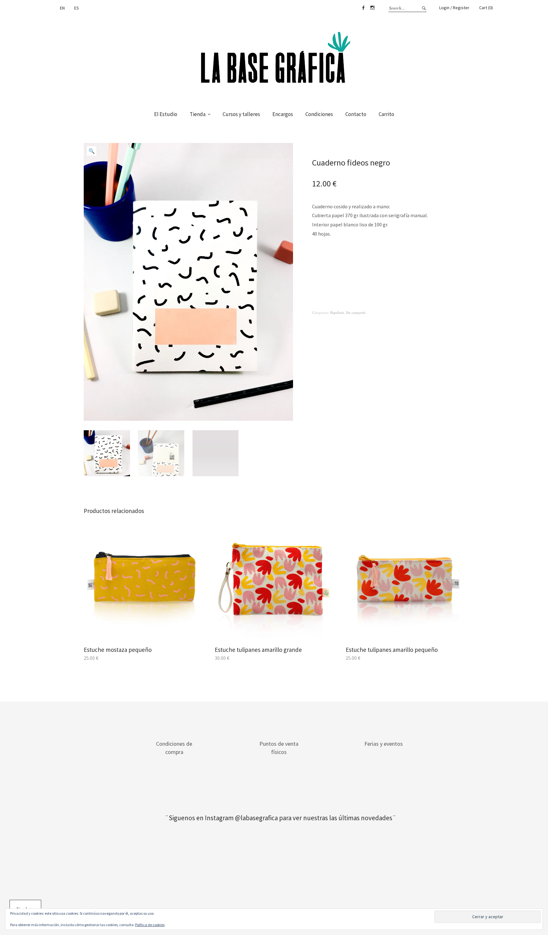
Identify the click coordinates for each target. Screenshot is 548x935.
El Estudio (165, 114)
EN (62, 8)
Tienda (198, 114)
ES (76, 8)
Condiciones (319, 114)
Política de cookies (150, 924)
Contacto (355, 114)
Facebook (363, 8)
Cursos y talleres (241, 114)
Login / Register (454, 7)
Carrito (386, 114)
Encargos (282, 114)
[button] (91, 151)
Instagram (372, 8)
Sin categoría (356, 312)
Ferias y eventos (383, 743)
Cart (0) (486, 7)
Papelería (337, 312)
